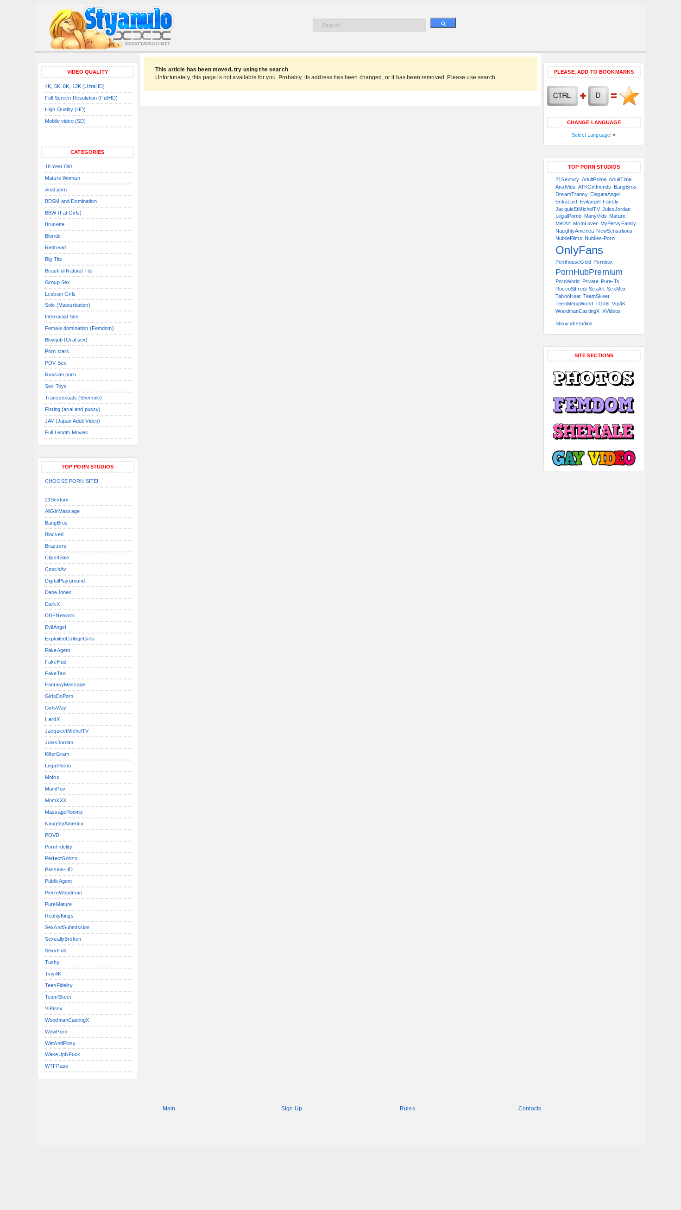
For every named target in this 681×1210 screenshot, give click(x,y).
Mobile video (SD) (65, 121)
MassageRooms (64, 812)
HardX (52, 719)
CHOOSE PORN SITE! (71, 481)
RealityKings (59, 916)
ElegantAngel (605, 194)
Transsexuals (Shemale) (73, 397)
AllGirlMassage (62, 511)
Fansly (610, 201)
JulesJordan (59, 742)
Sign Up (291, 1108)
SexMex (616, 288)
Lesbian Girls (60, 294)
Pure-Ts (610, 281)
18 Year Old (58, 166)
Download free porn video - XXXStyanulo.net (123, 28)
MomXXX (55, 800)
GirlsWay (55, 707)
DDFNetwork (60, 615)
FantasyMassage (65, 684)
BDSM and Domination (71, 201)
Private (590, 281)
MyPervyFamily (618, 223)
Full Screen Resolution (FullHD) (81, 98)
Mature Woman (62, 178)
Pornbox (603, 262)
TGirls (602, 303)
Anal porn (56, 189)
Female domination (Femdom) (79, 328)
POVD (52, 835)
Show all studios (574, 323)
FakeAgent (57, 650)
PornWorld (567, 281)
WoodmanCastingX (67, 1020)
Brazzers (55, 546)
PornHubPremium (589, 272)
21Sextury (57, 499)
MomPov (55, 789)
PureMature (58, 904)
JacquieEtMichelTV (577, 209)
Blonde (53, 236)
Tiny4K (53, 973)
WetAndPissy (60, 1043)
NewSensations (614, 231)
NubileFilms (568, 238)
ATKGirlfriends (595, 187)
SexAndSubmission (67, 927)
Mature (617, 216)
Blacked (54, 534)
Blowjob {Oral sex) (66, 339)
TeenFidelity (59, 985)
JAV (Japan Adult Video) (72, 421)
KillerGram (57, 754)
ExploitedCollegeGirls (69, 638)
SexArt (597, 288)
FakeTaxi (55, 673)
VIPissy (54, 1008)
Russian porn (60, 374)
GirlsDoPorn (59, 696)
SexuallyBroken (63, 939)
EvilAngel (55, 627)
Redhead (55, 247)
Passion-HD (59, 869)
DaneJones (58, 592)
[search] (443, 23)
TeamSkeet (58, 997)
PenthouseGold (573, 262)
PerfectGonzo (61, 858)
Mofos (52, 777)
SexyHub (55, 950)
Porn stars (57, 351)
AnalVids (565, 187)
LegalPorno (58, 765)
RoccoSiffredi (570, 288)
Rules (407, 1108)
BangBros (56, 523)
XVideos (611, 311)
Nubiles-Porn (600, 238)
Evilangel (590, 201)
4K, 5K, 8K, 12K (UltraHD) (75, 86)
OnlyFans (579, 250)
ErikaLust (566, 201)
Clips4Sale (57, 557)
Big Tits (53, 259)
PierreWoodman (63, 892)
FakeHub (55, 662)
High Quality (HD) (65, 109)
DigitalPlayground (65, 580)
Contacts (529, 1108)
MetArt (563, 223)
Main (169, 1108)
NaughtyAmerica (64, 823)
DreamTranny (571, 194)
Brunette (54, 224)
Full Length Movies (66, 432)
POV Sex (55, 363)
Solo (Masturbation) (67, 305)
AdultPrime (594, 179)
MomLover (585, 223)
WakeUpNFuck (63, 1054)
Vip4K (618, 303)
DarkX (52, 604)
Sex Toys (56, 386)
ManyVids (595, 216)
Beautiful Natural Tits (69, 270)
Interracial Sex (61, 316)
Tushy (52, 962)
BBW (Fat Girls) (63, 212)
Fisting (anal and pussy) (73, 409)
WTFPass (56, 1066)
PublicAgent (58, 881)
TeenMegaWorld (574, 303)
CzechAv (55, 569)
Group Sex (57, 282)
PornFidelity (58, 846)
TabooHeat (567, 296)
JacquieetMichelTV (66, 731)
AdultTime (620, 179)
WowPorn (56, 1031)
